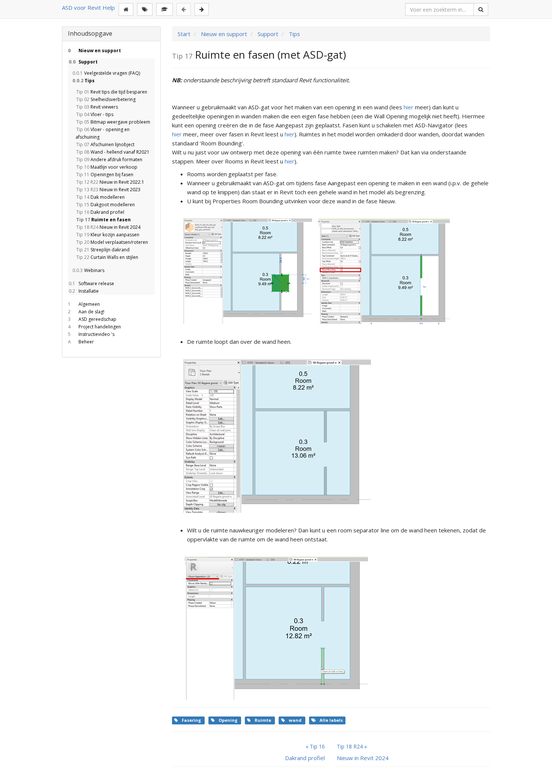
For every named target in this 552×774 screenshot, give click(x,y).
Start (184, 34)
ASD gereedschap (92, 319)
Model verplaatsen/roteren (112, 242)
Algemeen (84, 304)
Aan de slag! (86, 311)
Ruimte (263, 720)
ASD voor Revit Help (88, 7)
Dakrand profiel (100, 212)
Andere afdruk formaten (109, 159)
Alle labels (331, 720)
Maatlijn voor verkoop (106, 167)
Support (83, 62)
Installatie (84, 291)
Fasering (192, 720)
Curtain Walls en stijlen (107, 257)
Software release (91, 283)
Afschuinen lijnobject (105, 144)
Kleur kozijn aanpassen (107, 234)
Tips (83, 80)
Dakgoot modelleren (105, 204)
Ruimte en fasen (103, 219)
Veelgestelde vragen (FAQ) (106, 73)
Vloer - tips (94, 114)
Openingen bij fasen (104, 174)
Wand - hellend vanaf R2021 (112, 152)
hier (408, 107)
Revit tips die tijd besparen (111, 92)
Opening (228, 720)
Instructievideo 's (91, 334)
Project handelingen (94, 327)
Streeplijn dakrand (103, 249)
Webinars (88, 270)
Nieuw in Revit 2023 (108, 189)
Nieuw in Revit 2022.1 (110, 182)
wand (296, 720)
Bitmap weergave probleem (113, 122)
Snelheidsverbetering (106, 99)
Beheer (81, 342)
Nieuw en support (94, 50)
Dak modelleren (100, 197)
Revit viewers (97, 107)
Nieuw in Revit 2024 (108, 227)
